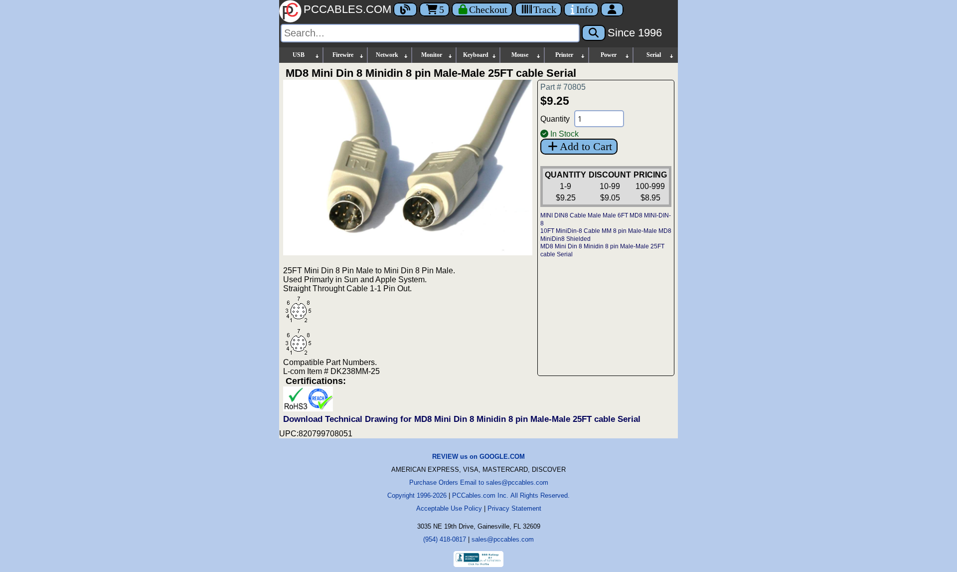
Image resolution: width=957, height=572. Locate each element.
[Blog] (405, 9)
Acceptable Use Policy (449, 508)
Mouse (519, 54)
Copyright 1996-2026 (417, 495)
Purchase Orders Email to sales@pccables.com (478, 482)
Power (609, 54)
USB (299, 54)
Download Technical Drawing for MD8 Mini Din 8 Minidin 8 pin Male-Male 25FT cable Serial (461, 419)
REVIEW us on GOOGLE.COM (478, 456)
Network (387, 54)
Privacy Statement (514, 508)
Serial (653, 54)
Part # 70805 (563, 87)
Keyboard (475, 54)
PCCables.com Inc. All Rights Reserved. (511, 495)
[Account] (612, 9)
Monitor (431, 54)
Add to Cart (586, 146)
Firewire (342, 54)
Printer (564, 54)
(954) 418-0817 (444, 539)
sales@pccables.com (503, 539)
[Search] (594, 33)
